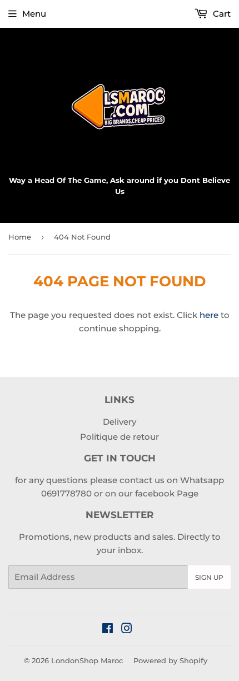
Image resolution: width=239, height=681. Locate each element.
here (209, 315)
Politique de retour (119, 436)
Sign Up (209, 577)
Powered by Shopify (170, 660)
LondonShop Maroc (87, 660)
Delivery (119, 421)
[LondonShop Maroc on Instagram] (126, 629)
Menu (34, 13)
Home (19, 236)
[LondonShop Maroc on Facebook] (107, 629)
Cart (221, 13)
